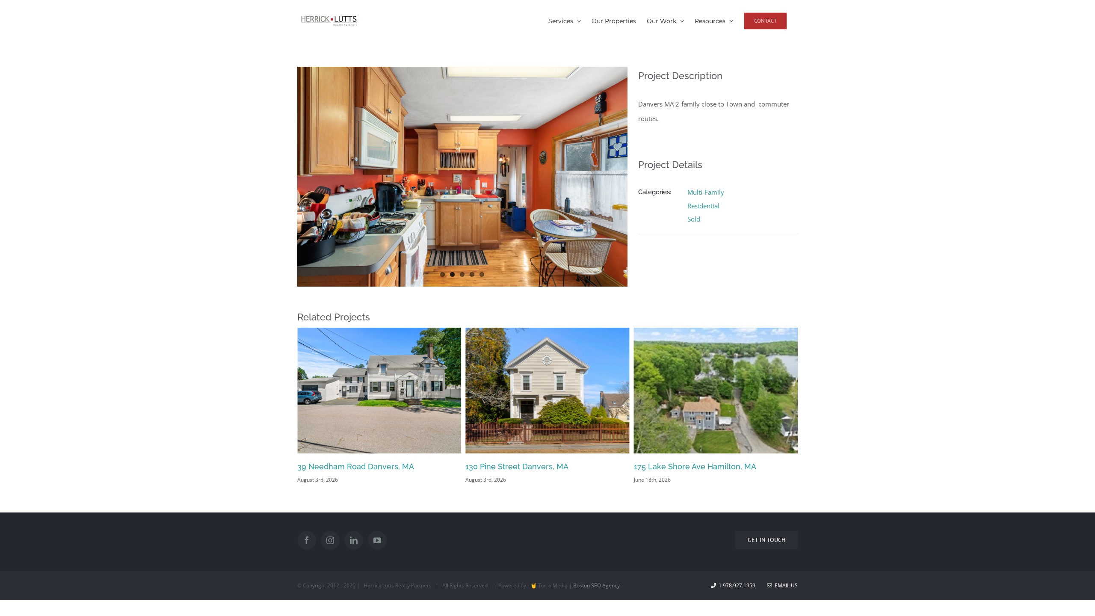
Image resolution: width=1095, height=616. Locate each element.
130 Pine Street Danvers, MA (364, 466)
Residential (703, 205)
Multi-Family (705, 192)
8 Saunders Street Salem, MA (702, 466)
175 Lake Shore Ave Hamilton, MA (542, 466)
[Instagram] (330, 540)
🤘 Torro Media (549, 585)
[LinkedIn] (353, 540)
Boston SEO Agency (596, 585)
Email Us (785, 585)
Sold (693, 219)
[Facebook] (306, 540)
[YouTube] (377, 540)
